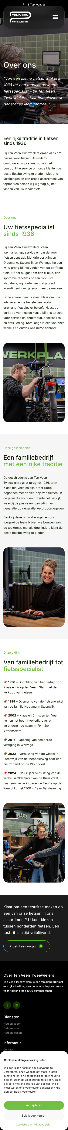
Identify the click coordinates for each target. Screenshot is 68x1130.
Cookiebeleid (24, 1124)
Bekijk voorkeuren (34, 1115)
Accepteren (34, 1105)
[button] (55, 17)
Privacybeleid (42, 1124)
